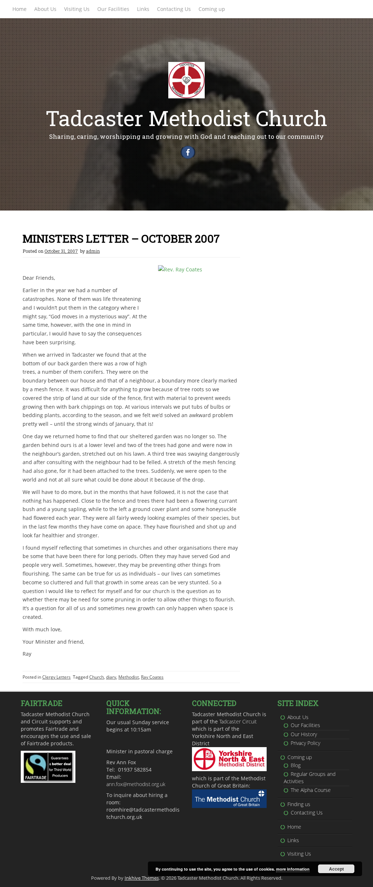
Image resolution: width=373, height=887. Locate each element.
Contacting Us (174, 8)
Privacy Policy (305, 742)
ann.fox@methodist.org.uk (135, 784)
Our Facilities (113, 8)
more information (293, 869)
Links (143, 8)
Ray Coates (152, 677)
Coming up (212, 8)
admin (93, 251)
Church (96, 677)
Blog (296, 765)
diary (111, 677)
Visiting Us (77, 8)
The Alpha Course (311, 789)
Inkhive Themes (142, 878)
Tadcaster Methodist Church (186, 118)
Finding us (298, 804)
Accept (336, 869)
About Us (45, 8)
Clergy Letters (56, 677)
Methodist (128, 677)
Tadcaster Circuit (238, 721)
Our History (304, 734)
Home (19, 8)
